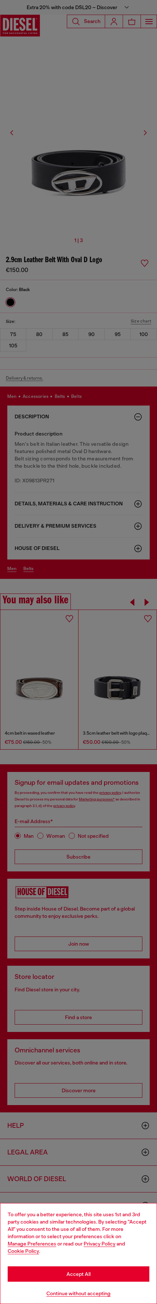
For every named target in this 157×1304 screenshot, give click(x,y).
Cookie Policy (23, 1251)
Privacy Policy (99, 1244)
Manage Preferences (32, 1244)
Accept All (78, 1274)
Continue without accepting (78, 1293)
